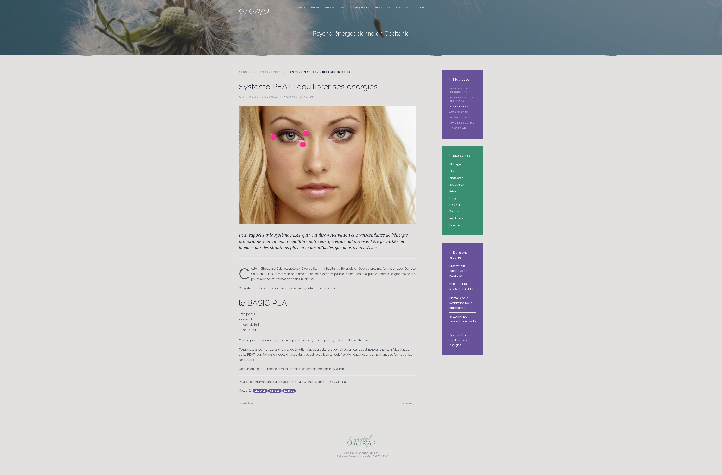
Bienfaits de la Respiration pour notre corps (460, 303)
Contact (420, 7)
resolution (456, 218)
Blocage (260, 391)
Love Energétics (462, 123)
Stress (275, 391)
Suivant (408, 403)
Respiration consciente (458, 90)
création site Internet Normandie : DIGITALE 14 (361, 456)
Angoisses (456, 178)
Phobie (454, 211)
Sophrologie (459, 117)
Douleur (454, 205)
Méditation (457, 128)
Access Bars (458, 112)
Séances (402, 7)
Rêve (452, 191)
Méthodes (382, 7)
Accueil (244, 72)
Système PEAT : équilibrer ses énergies (459, 340)
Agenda (330, 7)
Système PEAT (270, 72)
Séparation (456, 184)
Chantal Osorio (307, 7)
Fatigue (289, 391)
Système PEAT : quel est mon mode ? (462, 321)
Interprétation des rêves (461, 99)
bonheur (455, 225)
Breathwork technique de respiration (458, 270)
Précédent (248, 403)
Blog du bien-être (355, 7)
